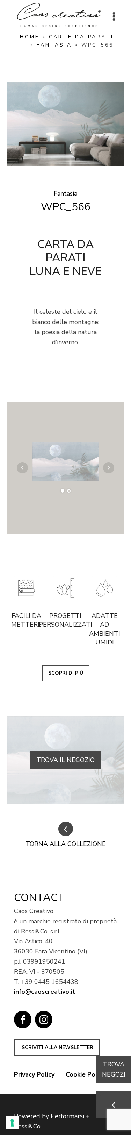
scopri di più (65, 673)
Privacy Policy (34, 1074)
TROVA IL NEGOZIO (65, 760)
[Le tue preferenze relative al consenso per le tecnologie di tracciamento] (12, 1122)
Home (30, 37)
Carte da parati (81, 37)
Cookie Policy (85, 1074)
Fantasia (54, 45)
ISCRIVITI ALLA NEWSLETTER (56, 1047)
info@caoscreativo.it (44, 991)
